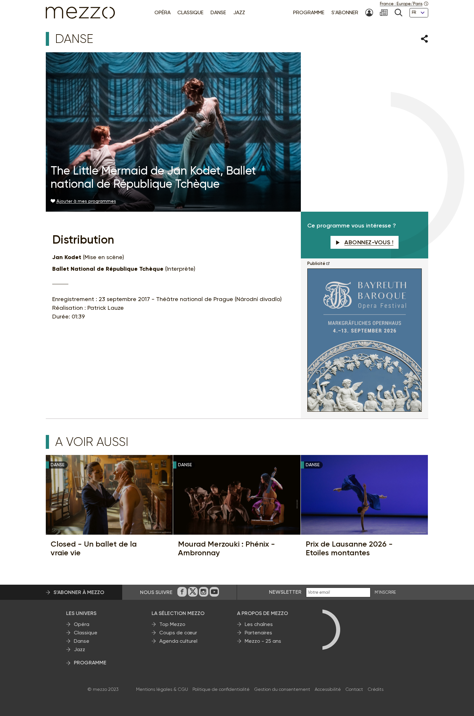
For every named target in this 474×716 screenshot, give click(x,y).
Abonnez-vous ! (368, 242)
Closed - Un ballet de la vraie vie (94, 548)
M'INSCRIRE (385, 592)
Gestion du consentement (282, 689)
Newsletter (285, 592)
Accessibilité (328, 689)
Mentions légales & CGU (162, 689)
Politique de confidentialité (221, 689)
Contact (354, 689)
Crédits (375, 689)
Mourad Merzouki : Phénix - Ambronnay (226, 548)
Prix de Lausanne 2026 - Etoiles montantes (349, 548)
